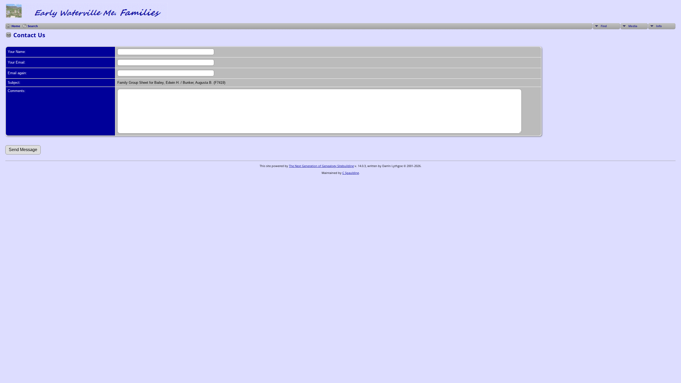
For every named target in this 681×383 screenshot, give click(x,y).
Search (33, 26)
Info (659, 26)
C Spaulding (350, 173)
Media (632, 26)
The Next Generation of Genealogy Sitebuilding (321, 166)
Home (15, 26)
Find (604, 26)
